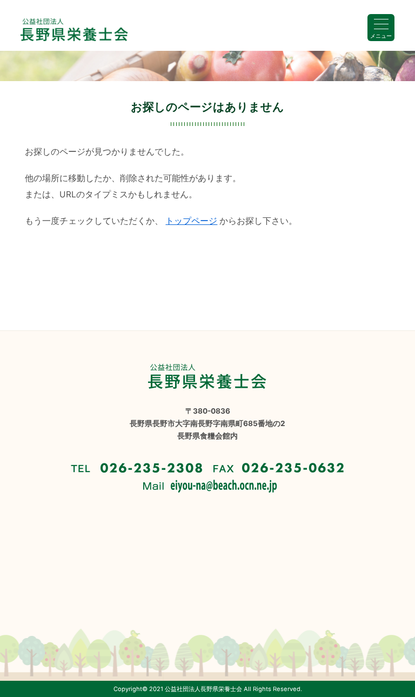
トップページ (191, 221)
